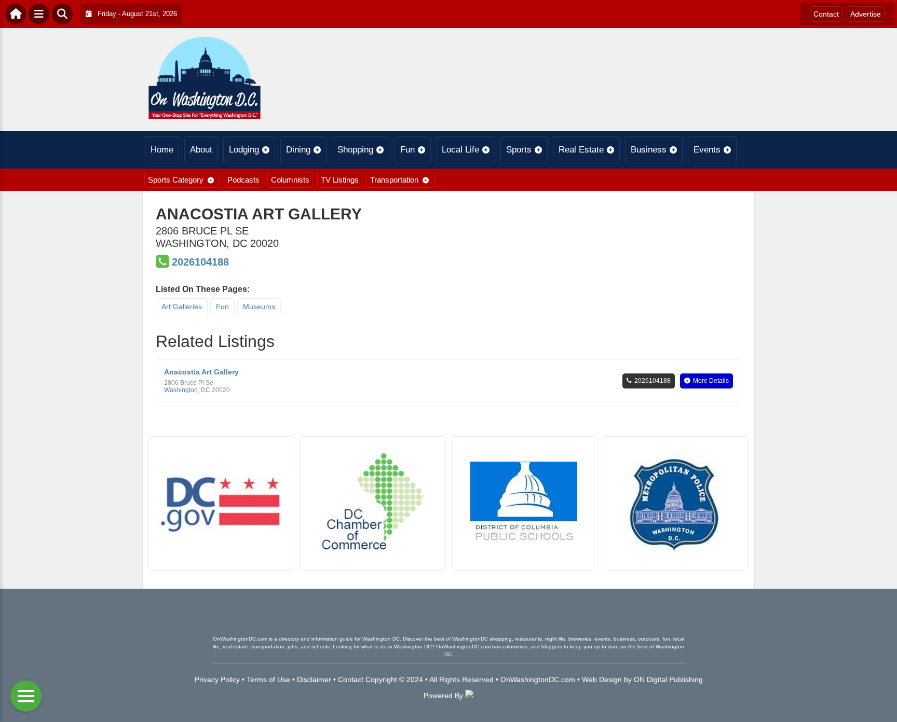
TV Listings (340, 179)
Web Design (602, 679)
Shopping (355, 150)
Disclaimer (314, 679)
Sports (519, 150)
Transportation (394, 179)
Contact (826, 14)
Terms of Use (268, 679)
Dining (298, 150)
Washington (181, 390)
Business (649, 150)
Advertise (865, 14)
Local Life (460, 150)
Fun (407, 150)
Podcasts (243, 179)
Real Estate (581, 150)
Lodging (244, 150)
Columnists (290, 179)
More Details (711, 380)
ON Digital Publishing (668, 679)
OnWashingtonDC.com (537, 679)
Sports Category (175, 179)
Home (162, 150)
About (201, 150)
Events (707, 150)
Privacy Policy (217, 679)
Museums (259, 306)
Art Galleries (181, 306)
